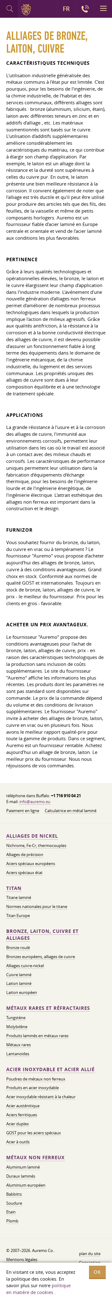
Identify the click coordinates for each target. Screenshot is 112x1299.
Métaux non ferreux (35, 1157)
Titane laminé (18, 897)
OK (97, 1272)
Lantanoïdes (17, 1054)
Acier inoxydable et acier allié (50, 1069)
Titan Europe (18, 915)
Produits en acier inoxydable (32, 1087)
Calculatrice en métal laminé (70, 810)
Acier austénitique (23, 1105)
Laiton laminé (18, 983)
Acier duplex (17, 1124)
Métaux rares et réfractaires (48, 1008)
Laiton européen (21, 992)
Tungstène (16, 1017)
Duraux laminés (20, 1176)
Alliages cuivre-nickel (25, 965)
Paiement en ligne (22, 810)
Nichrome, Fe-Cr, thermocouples (36, 845)
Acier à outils (18, 1142)
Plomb (12, 1221)
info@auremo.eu (34, 801)
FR (66, 9)
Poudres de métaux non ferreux (35, 1079)
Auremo (27, 10)
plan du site (89, 1253)
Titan (13, 888)
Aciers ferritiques (21, 1115)
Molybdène (16, 1026)
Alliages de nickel (32, 836)
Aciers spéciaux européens (30, 863)
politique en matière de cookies (38, 1288)
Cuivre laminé (18, 974)
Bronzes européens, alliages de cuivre (40, 956)
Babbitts (14, 1194)
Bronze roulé (18, 947)
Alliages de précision (24, 854)
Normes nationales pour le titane (36, 906)
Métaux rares (18, 1044)
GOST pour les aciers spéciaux (33, 1133)
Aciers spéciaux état (24, 872)
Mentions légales (21, 1259)
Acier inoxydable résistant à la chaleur (41, 1096)
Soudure (14, 1203)
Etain (11, 1212)
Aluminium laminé (23, 1167)
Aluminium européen (25, 1185)
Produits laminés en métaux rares (37, 1035)
